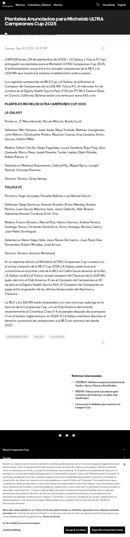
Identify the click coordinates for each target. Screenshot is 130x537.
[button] (103, 48)
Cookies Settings (12, 529)
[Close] (124, 464)
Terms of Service (44, 510)
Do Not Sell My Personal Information (21, 523)
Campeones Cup (17, 337)
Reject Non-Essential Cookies (107, 530)
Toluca (39, 337)
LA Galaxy (57, 337)
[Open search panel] (98, 5)
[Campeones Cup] (8, 5)
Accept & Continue (76, 530)
